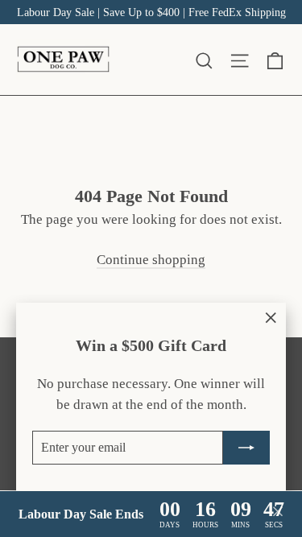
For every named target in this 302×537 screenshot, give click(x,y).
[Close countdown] (278, 514)
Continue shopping (151, 259)
